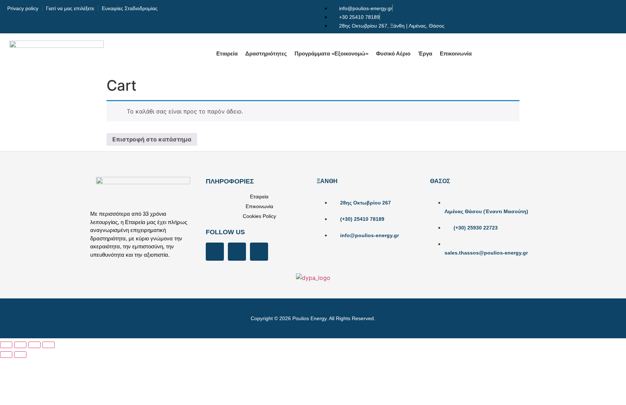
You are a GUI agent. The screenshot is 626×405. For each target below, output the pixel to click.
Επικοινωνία (456, 53)
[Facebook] (215, 252)
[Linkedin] (259, 252)
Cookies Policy (259, 216)
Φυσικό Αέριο (393, 53)
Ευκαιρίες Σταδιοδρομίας (130, 8)
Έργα (425, 53)
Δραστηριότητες (266, 53)
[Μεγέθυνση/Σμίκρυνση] (6, 345)
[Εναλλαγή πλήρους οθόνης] (20, 345)
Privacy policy (22, 8)
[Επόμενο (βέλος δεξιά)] (20, 354)
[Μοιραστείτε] (34, 345)
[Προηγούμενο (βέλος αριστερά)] (6, 354)
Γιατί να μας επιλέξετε (70, 8)
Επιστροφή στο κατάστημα (151, 139)
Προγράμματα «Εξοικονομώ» (331, 53)
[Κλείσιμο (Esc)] (48, 345)
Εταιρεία (227, 53)
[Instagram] (237, 252)
